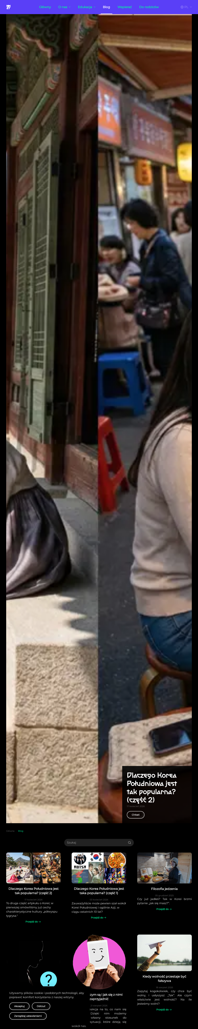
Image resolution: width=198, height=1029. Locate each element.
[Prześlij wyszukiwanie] (129, 842)
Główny (45, 7)
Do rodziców (149, 7)
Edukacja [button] (85, 7)
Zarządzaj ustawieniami (28, 1015)
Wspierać (125, 7)
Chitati (136, 814)
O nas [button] (62, 7)
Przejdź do (32, 921)
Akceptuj (19, 1006)
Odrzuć (41, 1006)
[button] (186, 7)
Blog (106, 7)
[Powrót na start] (9, 7)
